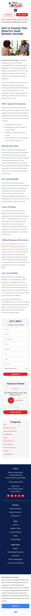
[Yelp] (15, 495)
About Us (15, 525)
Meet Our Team (15, 528)
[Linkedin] (22, 495)
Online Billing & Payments (16, 552)
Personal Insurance (15, 508)
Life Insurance (15, 516)
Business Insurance (15, 512)
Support (15, 548)
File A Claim (15, 556)
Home (3, 19)
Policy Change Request (15, 559)
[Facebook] (12, 495)
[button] (15, 10)
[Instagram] (19, 495)
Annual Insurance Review (15, 563)
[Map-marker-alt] (8, 495)
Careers (15, 536)
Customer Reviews (15, 532)
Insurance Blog (11, 19)
